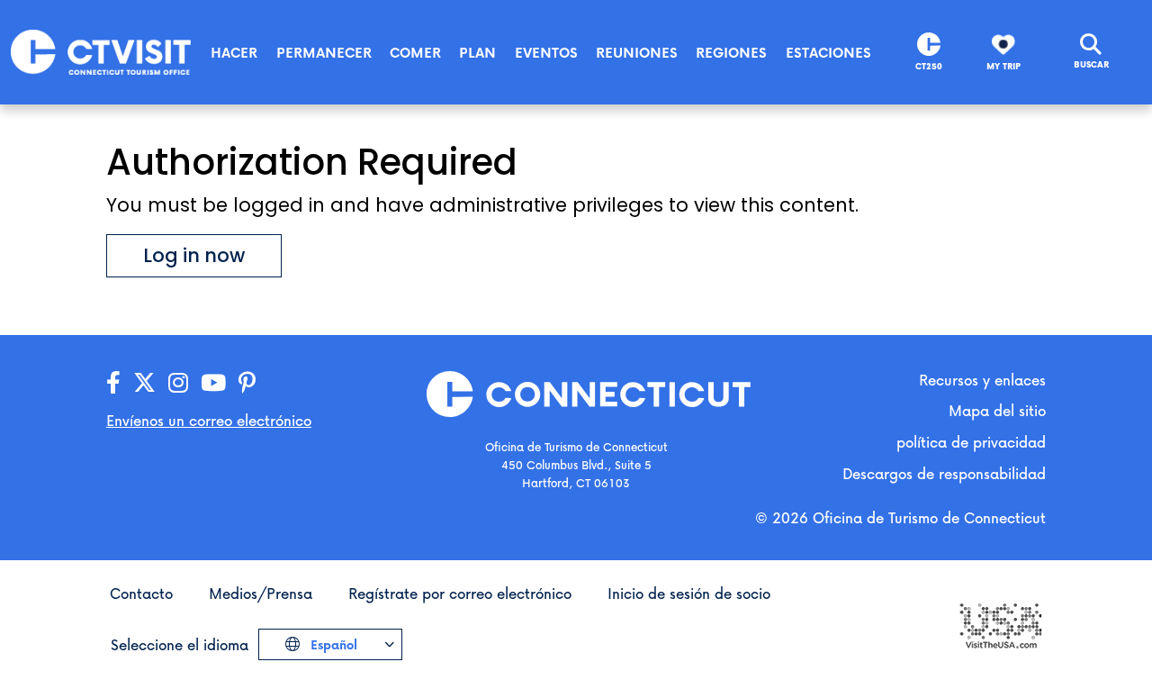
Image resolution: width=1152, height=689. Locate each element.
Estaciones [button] (828, 52)
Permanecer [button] (324, 52)
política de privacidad (971, 442)
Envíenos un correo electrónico (208, 420)
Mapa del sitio (997, 410)
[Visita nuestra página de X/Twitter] (144, 383)
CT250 (928, 66)
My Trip (1003, 66)
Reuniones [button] (637, 52)
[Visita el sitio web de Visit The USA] (1000, 623)
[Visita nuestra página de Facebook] (113, 383)
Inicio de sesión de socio (689, 593)
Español (332, 644)
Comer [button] (415, 52)
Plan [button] (477, 52)
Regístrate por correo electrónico (460, 593)
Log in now (194, 255)
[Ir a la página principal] (101, 51)
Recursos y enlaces (982, 379)
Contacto (141, 593)
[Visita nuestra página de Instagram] (178, 383)
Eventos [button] (546, 52)
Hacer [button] (234, 52)
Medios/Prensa (260, 593)
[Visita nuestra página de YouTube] (213, 383)
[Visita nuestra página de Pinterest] (247, 383)
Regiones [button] (731, 52)
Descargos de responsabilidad (944, 473)
